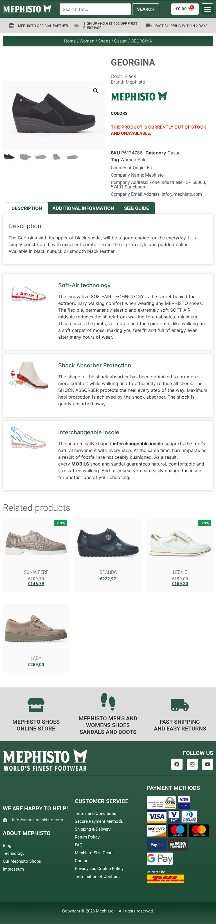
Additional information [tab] (83, 208)
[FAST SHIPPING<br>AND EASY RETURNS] (180, 705)
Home (70, 41)
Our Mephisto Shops (22, 861)
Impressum (13, 869)
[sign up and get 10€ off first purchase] (77, 25)
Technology (13, 853)
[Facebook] (177, 764)
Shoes (104, 41)
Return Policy (87, 837)
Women (87, 41)
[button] (207, 9)
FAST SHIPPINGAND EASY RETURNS (180, 725)
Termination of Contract (97, 876)
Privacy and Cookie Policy (99, 868)
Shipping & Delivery (93, 829)
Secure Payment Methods (99, 821)
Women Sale (133, 159)
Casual (120, 41)
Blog (7, 845)
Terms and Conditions (95, 813)
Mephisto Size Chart (94, 852)
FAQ (78, 844)
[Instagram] (192, 764)
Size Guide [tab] (136, 208)
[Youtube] (207, 764)
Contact (82, 860)
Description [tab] (27, 208)
